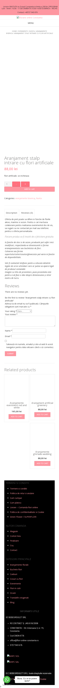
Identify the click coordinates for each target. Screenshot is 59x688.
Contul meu (15, 536)
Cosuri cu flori (16, 579)
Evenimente (23, 31)
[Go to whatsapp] (6, 679)
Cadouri (13, 574)
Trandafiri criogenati (19, 597)
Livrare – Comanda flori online (24, 507)
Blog (12, 602)
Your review (11, 314)
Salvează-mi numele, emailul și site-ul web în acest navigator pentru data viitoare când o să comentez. (30, 346)
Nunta (32, 31)
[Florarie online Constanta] (29, 17)
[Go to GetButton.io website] (6, 685)
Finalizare (14, 540)
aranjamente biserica (25, 198)
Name (8, 330)
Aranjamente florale (19, 564)
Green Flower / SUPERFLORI (23, 516)
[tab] (11, 212)
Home (14, 31)
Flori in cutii (15, 588)
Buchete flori (16, 569)
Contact (13, 550)
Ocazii (13, 593)
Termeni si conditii (18, 488)
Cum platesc (15, 502)
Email (8, 336)
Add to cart (29, 189)
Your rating (11, 311)
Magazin (14, 531)
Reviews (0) (27, 212)
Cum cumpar (16, 498)
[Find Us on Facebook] (29, 3)
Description (11, 212)
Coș (12, 545)
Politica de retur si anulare (22, 493)
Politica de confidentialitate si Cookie (27, 512)
